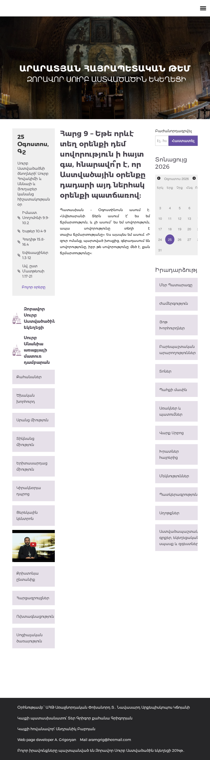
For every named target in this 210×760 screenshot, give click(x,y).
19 (179, 228)
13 (189, 218)
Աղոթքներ (169, 513)
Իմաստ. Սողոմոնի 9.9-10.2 (35, 217)
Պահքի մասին (173, 389)
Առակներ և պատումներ (170, 411)
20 (189, 228)
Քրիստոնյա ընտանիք (27, 576)
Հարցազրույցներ (32, 598)
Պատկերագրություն (178, 494)
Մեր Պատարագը (175, 285)
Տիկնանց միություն (25, 441)
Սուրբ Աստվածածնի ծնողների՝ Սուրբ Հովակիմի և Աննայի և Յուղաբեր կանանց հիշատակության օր (33, 184)
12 (179, 218)
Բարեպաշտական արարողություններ (177, 349)
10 (160, 218)
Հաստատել (183, 141)
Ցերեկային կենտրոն (27, 515)
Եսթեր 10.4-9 (34, 231)
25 (170, 239)
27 (189, 239)
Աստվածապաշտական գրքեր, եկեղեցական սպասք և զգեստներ (178, 537)
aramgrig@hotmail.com (109, 739)
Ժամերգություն (173, 303)
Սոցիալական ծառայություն (29, 638)
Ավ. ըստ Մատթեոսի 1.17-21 (33, 271)
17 (160, 228)
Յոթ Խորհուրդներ (172, 325)
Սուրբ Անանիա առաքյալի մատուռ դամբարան (37, 350)
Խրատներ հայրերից (169, 454)
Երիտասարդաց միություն (31, 466)
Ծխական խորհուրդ (25, 398)
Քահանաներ (28, 377)
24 (160, 239)
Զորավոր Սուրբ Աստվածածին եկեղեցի (39, 318)
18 (170, 228)
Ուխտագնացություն (35, 616)
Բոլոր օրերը (33, 287)
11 (170, 218)
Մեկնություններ (174, 476)
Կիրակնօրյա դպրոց (28, 491)
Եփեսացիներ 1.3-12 (35, 255)
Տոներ (165, 371)
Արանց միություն (32, 420)
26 (179, 239)
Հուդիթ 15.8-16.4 (33, 242)
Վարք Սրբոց (171, 433)
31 (160, 250)
